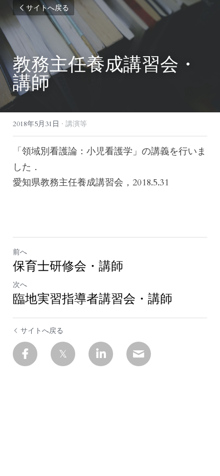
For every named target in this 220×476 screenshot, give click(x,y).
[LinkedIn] (101, 354)
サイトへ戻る (47, 7)
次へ (20, 285)
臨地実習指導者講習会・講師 (92, 298)
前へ (20, 252)
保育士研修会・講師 (68, 266)
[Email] (138, 354)
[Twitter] (63, 354)
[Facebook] (25, 354)
